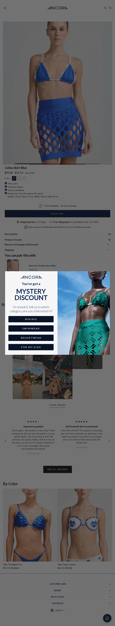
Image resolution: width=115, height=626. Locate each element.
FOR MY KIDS (31, 347)
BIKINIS (31, 319)
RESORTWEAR (31, 337)
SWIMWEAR (31, 328)
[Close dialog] (106, 275)
